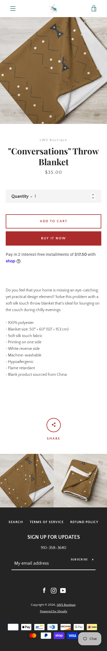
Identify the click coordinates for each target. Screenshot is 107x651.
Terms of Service (47, 522)
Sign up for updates (53, 537)
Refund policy (84, 522)
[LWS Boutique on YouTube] (63, 590)
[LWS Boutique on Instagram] (53, 590)
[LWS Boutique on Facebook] (44, 590)
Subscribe (79, 559)
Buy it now (53, 238)
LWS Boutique (66, 605)
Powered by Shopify (53, 611)
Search (16, 522)
